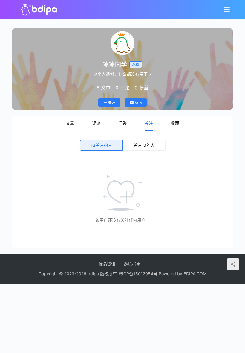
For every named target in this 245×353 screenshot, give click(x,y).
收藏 (175, 123)
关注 (111, 102)
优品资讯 (107, 264)
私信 (138, 102)
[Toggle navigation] (226, 9)
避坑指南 (132, 264)
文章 (70, 123)
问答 (122, 123)
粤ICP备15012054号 (137, 273)
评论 (96, 123)
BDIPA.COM (194, 273)
